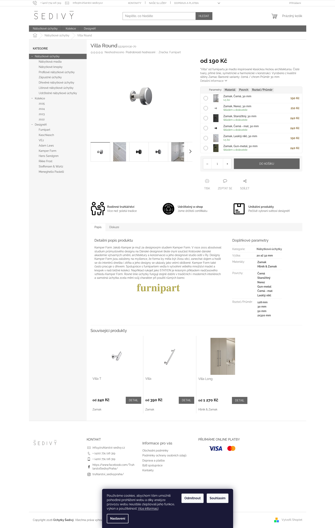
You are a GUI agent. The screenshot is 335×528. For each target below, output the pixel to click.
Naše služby (157, 3)
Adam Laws (46, 145)
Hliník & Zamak (207, 409)
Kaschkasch (46, 135)
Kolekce (40, 98)
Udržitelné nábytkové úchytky (58, 93)
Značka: (170, 52)
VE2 (41, 140)
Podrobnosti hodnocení (140, 52)
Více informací (148, 508)
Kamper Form (47, 150)
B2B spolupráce (152, 465)
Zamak (97, 409)
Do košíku (266, 163)
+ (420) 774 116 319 (104, 453)
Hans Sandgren (48, 155)
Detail (133, 400)
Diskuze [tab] (114, 227)
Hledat (204, 16)
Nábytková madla (50, 61)
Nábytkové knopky (51, 66)
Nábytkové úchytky (47, 56)
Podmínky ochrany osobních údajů (164, 455)
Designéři (41, 124)
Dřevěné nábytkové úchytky (56, 82)
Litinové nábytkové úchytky (56, 87)
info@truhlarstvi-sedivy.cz (109, 447)
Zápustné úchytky (50, 77)
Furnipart (44, 129)
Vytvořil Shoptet (292, 519)
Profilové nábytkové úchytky (57, 72)
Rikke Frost (45, 161)
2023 (42, 114)
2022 (42, 119)
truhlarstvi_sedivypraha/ (108, 474)
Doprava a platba (186, 3)
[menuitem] (45, 28)
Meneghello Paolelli (51, 171)
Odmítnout (192, 498)
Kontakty (134, 3)
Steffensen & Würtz (51, 166)
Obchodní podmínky (155, 450)
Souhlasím (217, 498)
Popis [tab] (97, 227)
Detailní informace (212, 80)
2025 (42, 103)
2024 (42, 108)
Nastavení (117, 518)
